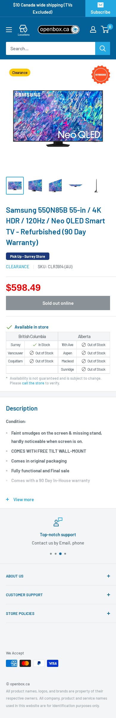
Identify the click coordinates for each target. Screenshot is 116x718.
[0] (105, 29)
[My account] (93, 29)
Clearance (17, 266)
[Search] (102, 48)
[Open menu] (9, 29)
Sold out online (58, 303)
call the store (33, 383)
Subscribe (100, 12)
